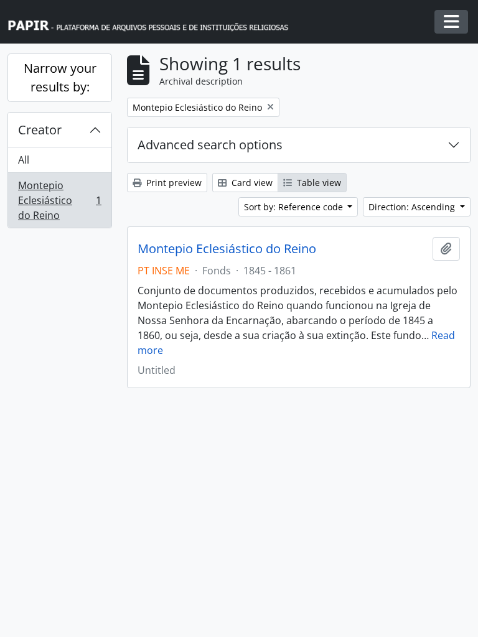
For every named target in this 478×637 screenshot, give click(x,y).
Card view (251, 182)
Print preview (173, 182)
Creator (40, 129)
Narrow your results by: (60, 77)
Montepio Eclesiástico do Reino (59, 200)
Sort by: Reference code (294, 207)
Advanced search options (210, 144)
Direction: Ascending (412, 207)
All (23, 160)
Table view (317, 182)
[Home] (153, 22)
